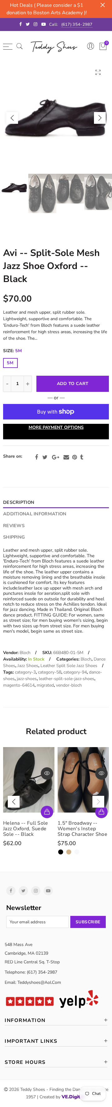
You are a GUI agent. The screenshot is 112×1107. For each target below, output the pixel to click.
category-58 (49, 672)
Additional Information (34, 514)
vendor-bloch (69, 685)
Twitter (45, 457)
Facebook (36, 457)
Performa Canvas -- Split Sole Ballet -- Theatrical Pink (82, 828)
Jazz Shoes (27, 666)
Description (18, 502)
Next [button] (100, 118)
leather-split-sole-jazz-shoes (66, 679)
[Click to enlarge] (98, 72)
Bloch (25, 653)
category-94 (75, 672)
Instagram (35, 890)
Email (66, 457)
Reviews (14, 525)
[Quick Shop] (49, 812)
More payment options (56, 427)
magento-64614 (19, 685)
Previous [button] (12, 118)
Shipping (14, 537)
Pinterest (74, 457)
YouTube (48, 890)
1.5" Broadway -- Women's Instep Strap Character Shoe (30, 828)
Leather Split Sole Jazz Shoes (68, 666)
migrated (45, 685)
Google (55, 457)
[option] (56, 118)
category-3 (25, 672)
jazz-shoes (27, 679)
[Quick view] (49, 773)
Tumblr (81, 457)
